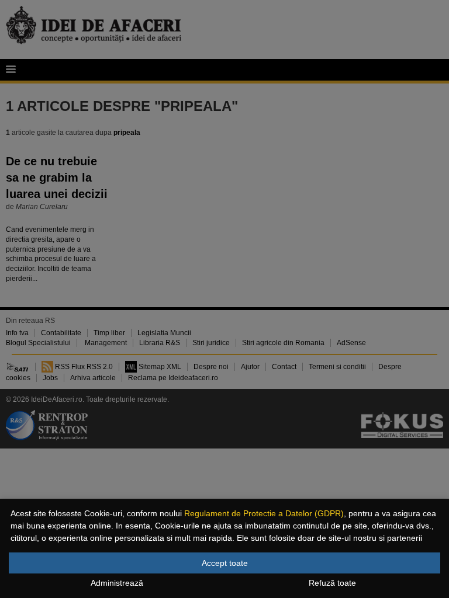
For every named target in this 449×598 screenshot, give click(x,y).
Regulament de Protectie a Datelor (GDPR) (264, 513)
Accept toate (225, 563)
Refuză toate (332, 582)
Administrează (117, 582)
